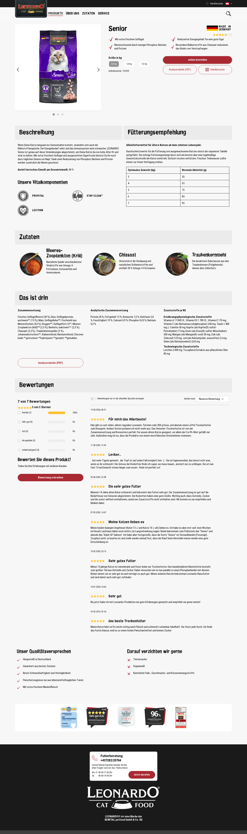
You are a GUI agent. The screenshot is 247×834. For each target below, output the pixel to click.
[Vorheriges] (17, 70)
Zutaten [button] (29, 237)
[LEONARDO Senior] (58, 67)
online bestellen (197, 59)
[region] (58, 70)
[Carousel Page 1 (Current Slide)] (54, 114)
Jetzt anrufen (142, 774)
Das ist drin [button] (33, 298)
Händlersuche (217, 69)
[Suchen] (228, 13)
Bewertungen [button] (36, 385)
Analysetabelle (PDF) (180, 69)
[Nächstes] (98, 70)
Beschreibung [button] (36, 133)
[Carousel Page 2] (58, 114)
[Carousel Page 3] (62, 114)
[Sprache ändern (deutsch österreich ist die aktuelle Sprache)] (229, 3)
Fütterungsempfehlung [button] (157, 133)
